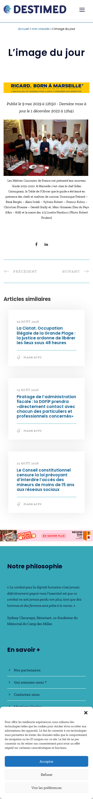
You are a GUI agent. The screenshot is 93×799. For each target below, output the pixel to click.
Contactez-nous (27, 694)
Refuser (46, 774)
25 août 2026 (28, 321)
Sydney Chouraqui (21, 618)
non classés (41, 29)
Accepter (46, 761)
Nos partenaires (27, 670)
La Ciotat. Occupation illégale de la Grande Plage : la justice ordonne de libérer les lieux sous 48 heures (46, 335)
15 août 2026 (28, 390)
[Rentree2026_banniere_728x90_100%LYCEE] (46, 535)
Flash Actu (33, 357)
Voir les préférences (46, 788)
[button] (85, 712)
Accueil (23, 29)
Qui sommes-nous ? (30, 682)
